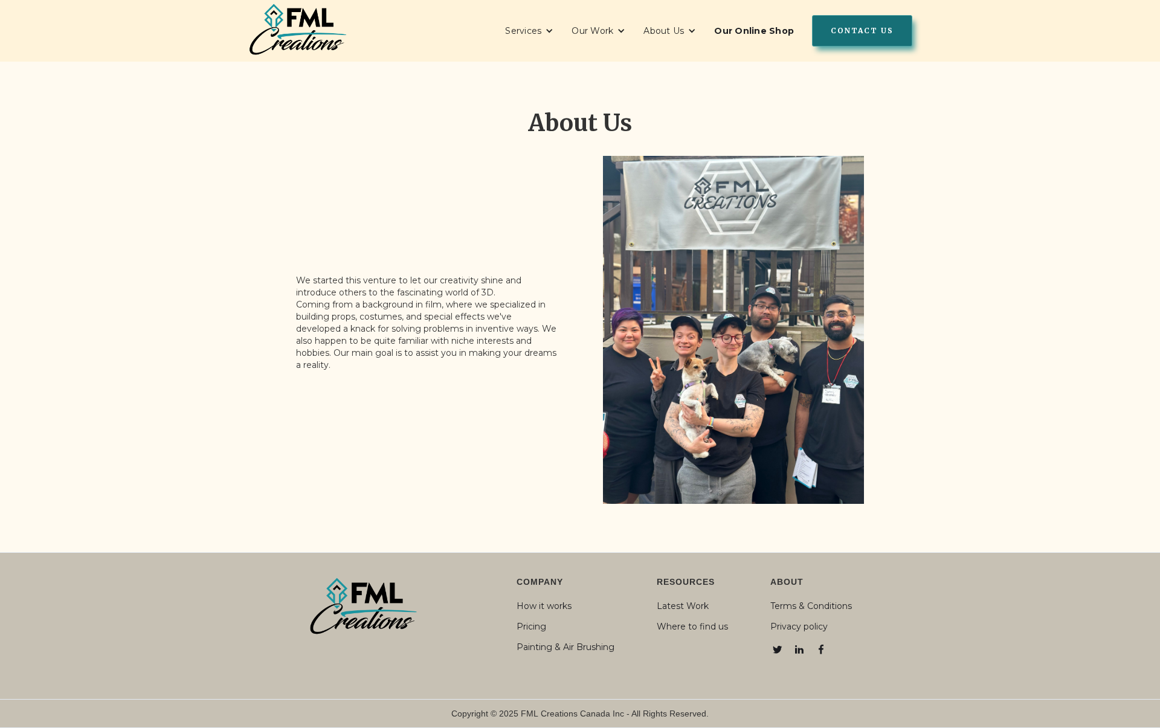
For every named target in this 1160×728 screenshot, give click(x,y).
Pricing (531, 626)
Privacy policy (799, 626)
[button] (529, 31)
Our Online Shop (754, 30)
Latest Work (683, 606)
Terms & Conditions (811, 606)
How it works (544, 606)
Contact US (862, 30)
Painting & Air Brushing (565, 647)
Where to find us (692, 626)
